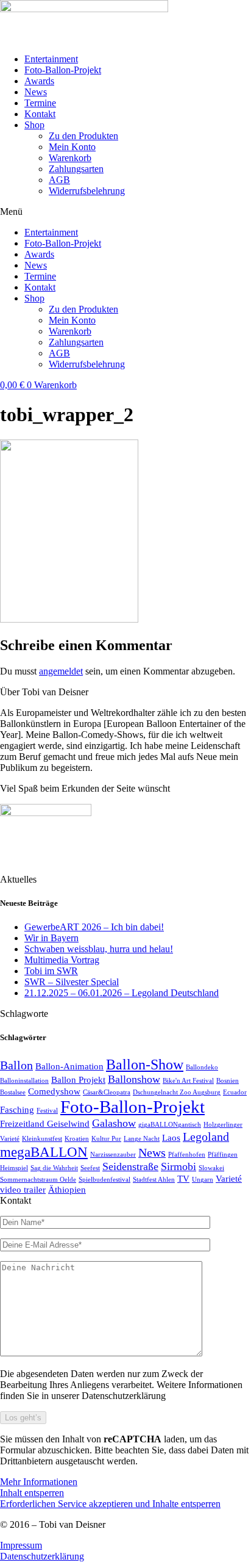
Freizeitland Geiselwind (45, 1124)
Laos (171, 1138)
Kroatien (77, 1138)
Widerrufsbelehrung (87, 191)
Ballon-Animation (69, 1066)
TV (183, 1179)
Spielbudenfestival (104, 1179)
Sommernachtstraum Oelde (38, 1179)
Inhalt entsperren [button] (32, 1493)
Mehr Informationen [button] (38, 1482)
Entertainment (51, 59)
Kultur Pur (106, 1138)
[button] (125, 211)
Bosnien (227, 1080)
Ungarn (202, 1179)
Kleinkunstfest (42, 1138)
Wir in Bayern (51, 938)
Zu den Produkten (83, 136)
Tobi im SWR (51, 971)
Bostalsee (13, 1092)
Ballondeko (202, 1067)
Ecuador (235, 1092)
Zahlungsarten (76, 169)
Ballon (16, 1065)
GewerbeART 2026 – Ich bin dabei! (94, 927)
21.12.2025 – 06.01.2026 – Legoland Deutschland (121, 993)
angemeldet (61, 671)
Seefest (90, 1168)
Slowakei (211, 1168)
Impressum (21, 1545)
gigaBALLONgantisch (169, 1124)
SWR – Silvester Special (71, 982)
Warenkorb (70, 158)
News (35, 92)
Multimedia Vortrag (61, 960)
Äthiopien (67, 1190)
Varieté (229, 1179)
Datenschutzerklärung (42, 1556)
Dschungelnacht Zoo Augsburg (177, 1092)
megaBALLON (44, 1152)
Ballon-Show (144, 1064)
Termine (40, 103)
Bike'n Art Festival (188, 1080)
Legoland (206, 1136)
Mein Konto (72, 147)
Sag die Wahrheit (54, 1168)
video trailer (23, 1190)
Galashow (114, 1123)
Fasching (17, 1110)
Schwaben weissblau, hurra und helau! (98, 949)
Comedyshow (54, 1091)
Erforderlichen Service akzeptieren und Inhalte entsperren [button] (110, 1504)
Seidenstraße (130, 1166)
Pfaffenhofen (186, 1154)
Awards (39, 81)
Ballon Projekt (78, 1080)
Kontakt (39, 114)
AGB (59, 180)
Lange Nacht (142, 1138)
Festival (47, 1110)
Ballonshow (134, 1079)
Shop (34, 125)
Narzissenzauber (113, 1154)
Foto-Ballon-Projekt (62, 70)
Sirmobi (178, 1166)
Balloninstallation (24, 1080)
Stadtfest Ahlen (154, 1179)
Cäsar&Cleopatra (106, 1092)
